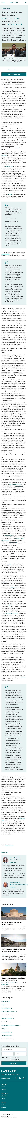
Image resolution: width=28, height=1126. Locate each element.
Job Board (3, 1095)
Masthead (3, 1107)
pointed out (4, 155)
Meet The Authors (13, 70)
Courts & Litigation (6, 1008)
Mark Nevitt (15, 982)
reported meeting (13, 542)
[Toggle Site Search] (25, 2)
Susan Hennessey (6, 18)
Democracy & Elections (7, 1018)
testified (10, 194)
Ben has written (9, 166)
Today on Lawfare (15, 1057)
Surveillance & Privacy (6, 1035)
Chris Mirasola (4, 954)
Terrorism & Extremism (7, 1039)
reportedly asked (9, 535)
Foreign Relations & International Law (10, 1025)
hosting (17, 147)
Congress (4, 1004)
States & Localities (6, 1032)
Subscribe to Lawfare (14, 74)
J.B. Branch (3, 926)
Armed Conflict (5, 1001)
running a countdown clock (7, 146)
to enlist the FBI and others (11, 613)
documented (4, 582)
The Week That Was (16, 1059)
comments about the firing (15, 484)
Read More (12, 862)
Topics (2, 1086)
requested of (13, 587)
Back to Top (4, 852)
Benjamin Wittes (16, 18)
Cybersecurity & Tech (6, 1015)
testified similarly (5, 254)
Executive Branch (6, 8)
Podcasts (3, 1089)
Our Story (3, 1104)
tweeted (9, 564)
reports (10, 605)
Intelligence (4, 1028)
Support (3, 1098)
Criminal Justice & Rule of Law (8, 1011)
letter (12, 553)
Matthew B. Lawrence (6, 982)
